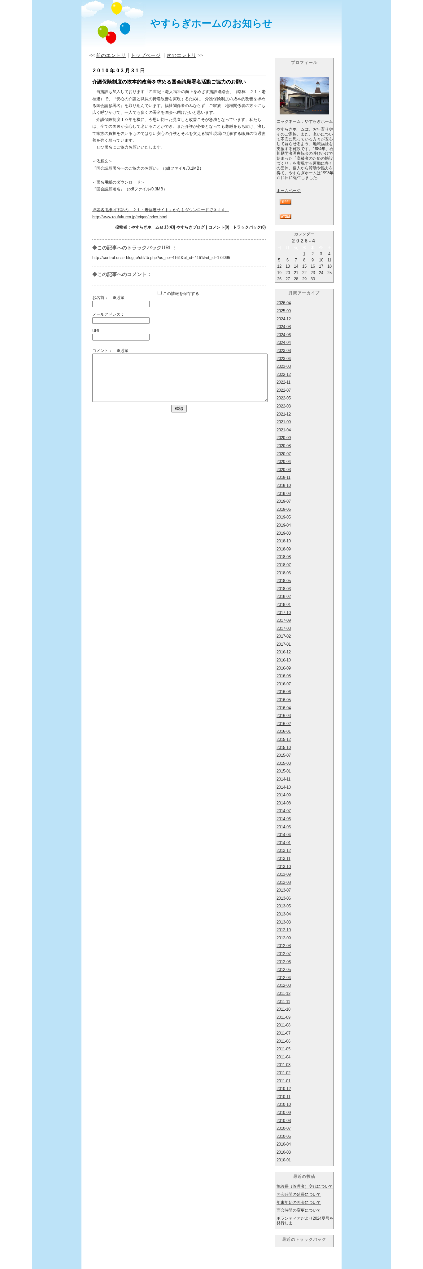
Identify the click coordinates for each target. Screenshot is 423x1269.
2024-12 (284, 319)
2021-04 (284, 430)
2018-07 (284, 565)
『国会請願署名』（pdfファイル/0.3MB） (129, 189)
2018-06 (284, 573)
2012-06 (284, 962)
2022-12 (284, 374)
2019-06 (284, 509)
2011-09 (283, 1017)
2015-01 (284, 771)
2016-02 (284, 723)
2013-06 (284, 898)
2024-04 (284, 342)
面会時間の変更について (299, 1210)
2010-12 (284, 1088)
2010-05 (284, 1136)
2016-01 (284, 731)
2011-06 (283, 1041)
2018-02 (284, 596)
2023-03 (284, 366)
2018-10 (284, 541)
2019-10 (284, 485)
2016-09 (284, 668)
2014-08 (284, 803)
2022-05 (284, 398)
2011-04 (283, 1057)
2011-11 (283, 1001)
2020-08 (284, 445)
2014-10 (284, 787)
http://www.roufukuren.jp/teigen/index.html (129, 217)
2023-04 (284, 358)
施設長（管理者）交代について (305, 1186)
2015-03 (284, 763)
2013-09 (284, 874)
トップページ (145, 55)
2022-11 (283, 382)
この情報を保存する (180, 293)
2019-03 (284, 533)
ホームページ (289, 190)
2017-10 (284, 612)
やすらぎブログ (191, 227)
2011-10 (283, 1009)
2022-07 (284, 390)
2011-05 (283, 1049)
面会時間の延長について (299, 1194)
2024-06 (284, 334)
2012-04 (284, 977)
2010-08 (284, 1120)
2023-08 (284, 350)
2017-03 (284, 628)
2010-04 (284, 1144)
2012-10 (284, 930)
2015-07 (284, 755)
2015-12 (284, 739)
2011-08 (283, 1025)
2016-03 (284, 715)
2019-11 (283, 477)
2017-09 (284, 620)
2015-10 (284, 747)
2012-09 (284, 938)
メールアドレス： (108, 314)
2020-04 (284, 461)
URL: (96, 330)
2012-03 (284, 985)
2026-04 (284, 303)
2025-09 (284, 311)
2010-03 (284, 1152)
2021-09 (284, 422)
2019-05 (284, 517)
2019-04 (284, 525)
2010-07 (284, 1128)
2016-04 (284, 708)
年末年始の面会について (299, 1202)
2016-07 (284, 684)
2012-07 (284, 953)
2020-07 (284, 454)
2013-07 (284, 890)
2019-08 (284, 493)
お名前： (102, 297)
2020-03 (284, 469)
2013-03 (284, 922)
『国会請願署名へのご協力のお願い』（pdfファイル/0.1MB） (147, 168)
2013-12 (284, 850)
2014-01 (284, 842)
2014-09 (284, 795)
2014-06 (284, 819)
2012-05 (284, 969)
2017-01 (284, 644)
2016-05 (284, 699)
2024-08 (284, 326)
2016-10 (284, 660)
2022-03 (284, 406)
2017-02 (284, 636)
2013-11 (283, 858)
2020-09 (284, 437)
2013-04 (284, 914)
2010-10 (284, 1104)
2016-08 (284, 676)
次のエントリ (181, 55)
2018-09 (284, 549)
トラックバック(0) (249, 227)
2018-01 (284, 604)
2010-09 (284, 1112)
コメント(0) (218, 227)
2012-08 (284, 945)
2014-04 (284, 834)
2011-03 (283, 1064)
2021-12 (284, 414)
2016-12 (284, 652)
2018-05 (284, 580)
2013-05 (284, 906)
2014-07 (284, 810)
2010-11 (283, 1096)
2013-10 (284, 866)
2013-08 (284, 882)
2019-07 (284, 501)
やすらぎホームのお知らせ (211, 23)
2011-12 (283, 993)
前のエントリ (111, 55)
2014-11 (283, 779)
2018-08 (284, 556)
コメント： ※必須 (110, 350)
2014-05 (284, 827)
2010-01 (284, 1160)
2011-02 (283, 1073)
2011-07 (283, 1033)
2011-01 (283, 1081)
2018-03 (284, 588)
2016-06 (284, 691)
